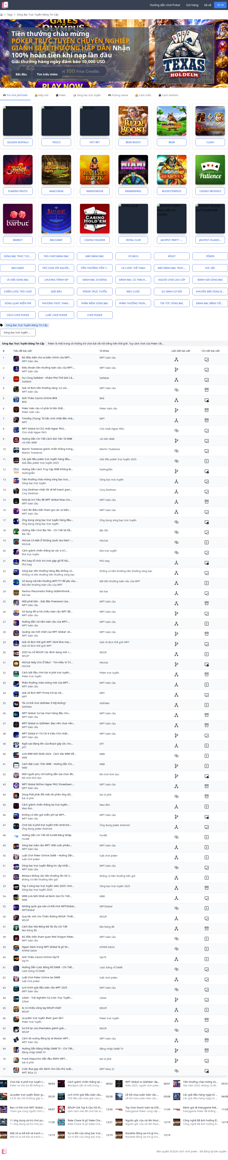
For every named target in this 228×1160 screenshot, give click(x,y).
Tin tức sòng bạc (171, 303)
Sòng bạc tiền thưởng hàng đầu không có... (48, 571)
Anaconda (56, 191)
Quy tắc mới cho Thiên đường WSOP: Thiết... (48, 916)
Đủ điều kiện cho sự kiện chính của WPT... (47, 357)
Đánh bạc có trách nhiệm (135, 279)
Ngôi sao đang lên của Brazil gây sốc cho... (47, 743)
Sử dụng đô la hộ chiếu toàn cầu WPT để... (47, 611)
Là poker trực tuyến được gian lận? (42, 1018)
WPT (24, 422)
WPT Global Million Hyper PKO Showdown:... (48, 784)
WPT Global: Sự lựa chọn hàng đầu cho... (46, 713)
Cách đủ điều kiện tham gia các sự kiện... (46, 510)
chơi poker (94, 315)
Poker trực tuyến (32, 676)
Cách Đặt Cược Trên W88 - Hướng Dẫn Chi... (48, 764)
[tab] (15, 95)
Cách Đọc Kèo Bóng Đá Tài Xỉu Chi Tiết (44, 926)
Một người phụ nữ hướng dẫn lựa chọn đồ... (48, 774)
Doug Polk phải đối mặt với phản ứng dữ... (47, 794)
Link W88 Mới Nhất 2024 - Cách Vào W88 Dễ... (49, 753)
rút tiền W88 (29, 442)
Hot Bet (95, 142)
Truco (56, 142)
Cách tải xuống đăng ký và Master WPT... (46, 1038)
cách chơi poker (18, 315)
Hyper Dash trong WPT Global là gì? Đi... (46, 947)
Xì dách (133, 256)
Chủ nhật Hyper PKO (34, 432)
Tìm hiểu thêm (47, 71)
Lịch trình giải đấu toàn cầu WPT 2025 (44, 987)
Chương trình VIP (56, 279)
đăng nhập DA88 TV (34, 1052)
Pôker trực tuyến (95, 291)
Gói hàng (192, 5)
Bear (172, 142)
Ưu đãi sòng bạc (18, 279)
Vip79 (25, 960)
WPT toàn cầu (30, 361)
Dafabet (26, 381)
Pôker (210, 256)
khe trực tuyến (30, 554)
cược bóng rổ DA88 (33, 971)
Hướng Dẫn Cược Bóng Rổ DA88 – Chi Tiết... (48, 967)
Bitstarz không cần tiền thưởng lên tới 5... (47, 875)
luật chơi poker (56, 315)
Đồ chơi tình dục (32, 778)
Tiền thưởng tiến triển (96, 268)
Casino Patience (210, 191)
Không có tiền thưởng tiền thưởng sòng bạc (48, 574)
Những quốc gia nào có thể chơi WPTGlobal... (49, 906)
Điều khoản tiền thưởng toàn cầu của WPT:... (48, 367)
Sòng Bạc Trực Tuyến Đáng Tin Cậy (37, 14)
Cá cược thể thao (133, 268)
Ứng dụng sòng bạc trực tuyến (40, 523)
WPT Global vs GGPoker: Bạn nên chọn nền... (48, 723)
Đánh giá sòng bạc (210, 279)
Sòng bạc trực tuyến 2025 (37, 889)
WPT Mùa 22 (29, 1072)
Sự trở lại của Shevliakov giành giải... (44, 1028)
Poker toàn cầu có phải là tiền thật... (43, 408)
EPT (24, 747)
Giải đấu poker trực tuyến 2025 (40, 462)
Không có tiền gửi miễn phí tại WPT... (44, 814)
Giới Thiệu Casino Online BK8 (39, 398)
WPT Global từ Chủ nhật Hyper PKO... (44, 428)
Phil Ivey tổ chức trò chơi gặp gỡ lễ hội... (46, 560)
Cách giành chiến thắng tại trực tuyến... (45, 804)
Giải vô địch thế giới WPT (37, 645)
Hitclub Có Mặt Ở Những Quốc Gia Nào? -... (47, 540)
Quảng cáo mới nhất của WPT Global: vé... (47, 631)
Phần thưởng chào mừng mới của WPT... (46, 682)
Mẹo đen (27, 808)
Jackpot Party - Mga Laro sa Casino (173, 240)
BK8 (24, 401)
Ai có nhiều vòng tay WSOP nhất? (41, 1008)
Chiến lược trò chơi (18, 291)
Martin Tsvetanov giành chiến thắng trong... (48, 449)
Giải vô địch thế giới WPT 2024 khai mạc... (47, 642)
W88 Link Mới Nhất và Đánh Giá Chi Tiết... (47, 896)
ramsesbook (94, 191)
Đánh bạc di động (95, 279)
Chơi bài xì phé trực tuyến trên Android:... (47, 825)
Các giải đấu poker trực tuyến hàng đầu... (47, 459)
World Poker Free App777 (55, 44)
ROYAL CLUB (133, 240)
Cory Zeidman (30, 493)
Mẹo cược (133, 291)
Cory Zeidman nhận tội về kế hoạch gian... (47, 489)
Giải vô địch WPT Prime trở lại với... (43, 692)
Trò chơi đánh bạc (56, 256)
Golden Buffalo (18, 142)
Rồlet (172, 256)
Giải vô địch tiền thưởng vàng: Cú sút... (45, 388)
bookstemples (171, 191)
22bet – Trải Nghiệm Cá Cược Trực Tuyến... (47, 997)
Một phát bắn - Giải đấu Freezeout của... (46, 601)
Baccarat (56, 240)
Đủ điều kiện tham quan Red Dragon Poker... (48, 936)
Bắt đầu (21, 71)
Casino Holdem (94, 240)
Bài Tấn (26, 534)
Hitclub (26, 544)
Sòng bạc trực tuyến (18, 256)
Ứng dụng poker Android (37, 828)
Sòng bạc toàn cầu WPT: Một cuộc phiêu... (47, 845)
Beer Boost (133, 142)
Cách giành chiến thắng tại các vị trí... (44, 550)
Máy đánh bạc (95, 256)
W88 (24, 757)
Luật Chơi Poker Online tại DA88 (41, 977)
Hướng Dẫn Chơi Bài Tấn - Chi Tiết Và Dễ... (47, 530)
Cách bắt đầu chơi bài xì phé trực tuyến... (46, 672)
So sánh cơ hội (172, 291)
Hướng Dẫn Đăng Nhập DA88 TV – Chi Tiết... (48, 1048)
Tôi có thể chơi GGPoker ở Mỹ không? (44, 703)
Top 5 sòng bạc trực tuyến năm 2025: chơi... (48, 886)
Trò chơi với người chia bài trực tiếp (58, 268)
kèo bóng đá (29, 930)
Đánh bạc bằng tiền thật (212, 303)
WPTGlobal (28, 910)
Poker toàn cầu (31, 412)
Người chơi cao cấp (171, 279)
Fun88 (25, 838)
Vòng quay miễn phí (18, 303)
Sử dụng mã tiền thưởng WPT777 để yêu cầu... (49, 581)
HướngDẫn (28, 473)
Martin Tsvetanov (32, 452)
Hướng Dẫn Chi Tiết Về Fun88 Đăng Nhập (46, 835)
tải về (207, 5)
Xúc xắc (210, 268)
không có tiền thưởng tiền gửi (40, 879)
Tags (10, 14)
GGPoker (27, 706)
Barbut (18, 240)
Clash (210, 142)
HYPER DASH (29, 950)
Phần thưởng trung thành (135, 303)
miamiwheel (133, 191)
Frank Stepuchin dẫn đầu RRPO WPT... (44, 1058)
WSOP (25, 656)
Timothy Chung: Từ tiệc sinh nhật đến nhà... (48, 418)
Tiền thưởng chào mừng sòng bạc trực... (46, 479)
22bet (25, 1001)
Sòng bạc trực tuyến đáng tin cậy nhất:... (46, 865)
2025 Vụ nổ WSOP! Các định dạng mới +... (46, 652)
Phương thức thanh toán (58, 303)
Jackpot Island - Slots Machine (212, 240)
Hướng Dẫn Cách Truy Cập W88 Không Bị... (47, 469)
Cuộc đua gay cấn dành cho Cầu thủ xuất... (47, 1068)
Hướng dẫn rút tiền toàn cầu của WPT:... (46, 621)
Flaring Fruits (18, 191)
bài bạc (26, 595)
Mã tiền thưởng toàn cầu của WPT (42, 584)
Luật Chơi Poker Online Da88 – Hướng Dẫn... (48, 855)
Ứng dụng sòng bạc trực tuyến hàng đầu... (47, 520)
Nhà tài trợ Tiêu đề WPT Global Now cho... (47, 499)
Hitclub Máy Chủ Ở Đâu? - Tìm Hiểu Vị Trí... (47, 662)
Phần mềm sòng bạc (94, 303)
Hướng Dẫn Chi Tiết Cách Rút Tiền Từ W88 (47, 438)
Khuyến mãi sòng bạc (210, 291)
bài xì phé (28, 798)
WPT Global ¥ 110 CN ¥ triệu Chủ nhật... (45, 733)
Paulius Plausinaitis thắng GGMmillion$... (46, 591)
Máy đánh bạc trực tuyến (174, 268)
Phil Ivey (27, 564)
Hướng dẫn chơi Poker (165, 5)
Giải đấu (56, 291)
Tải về (220, 5)
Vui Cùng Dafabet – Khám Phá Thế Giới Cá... (48, 377)
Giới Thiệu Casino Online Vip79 (40, 957)
